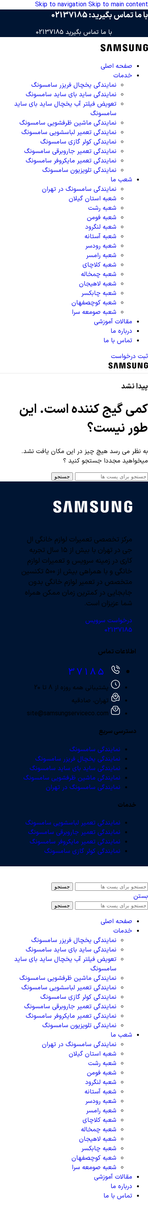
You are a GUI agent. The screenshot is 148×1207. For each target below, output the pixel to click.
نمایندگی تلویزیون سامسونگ (79, 170)
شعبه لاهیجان (97, 284)
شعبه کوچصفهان (93, 303)
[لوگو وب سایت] (124, 50)
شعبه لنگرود (100, 227)
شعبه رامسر (101, 255)
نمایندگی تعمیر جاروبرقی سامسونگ (70, 151)
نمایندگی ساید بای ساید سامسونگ (71, 94)
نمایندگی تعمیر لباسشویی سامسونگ (68, 132)
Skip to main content (118, 4)
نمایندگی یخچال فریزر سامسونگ (73, 85)
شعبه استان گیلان (92, 198)
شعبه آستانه (100, 236)
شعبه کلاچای (99, 265)
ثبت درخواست (129, 356)
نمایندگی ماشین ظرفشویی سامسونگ (67, 123)
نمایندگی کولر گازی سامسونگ (78, 142)
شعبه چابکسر (98, 293)
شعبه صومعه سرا (94, 312)
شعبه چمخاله (98, 274)
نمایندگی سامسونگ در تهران (79, 189)
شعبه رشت (102, 208)
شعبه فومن (101, 217)
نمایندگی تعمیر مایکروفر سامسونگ (71, 161)
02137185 (69, 15)
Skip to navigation (61, 4)
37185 (87, 672)
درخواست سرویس (108, 620)
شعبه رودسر (100, 246)
